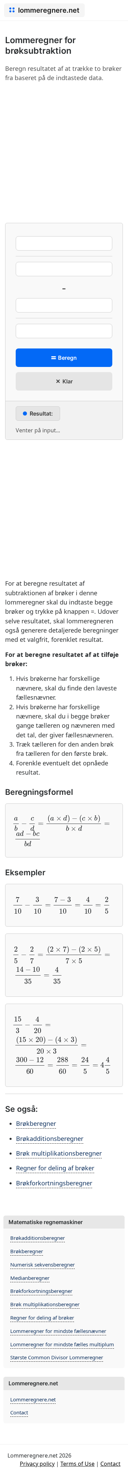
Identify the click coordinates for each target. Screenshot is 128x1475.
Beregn (67, 357)
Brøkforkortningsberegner (54, 1183)
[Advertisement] (64, 152)
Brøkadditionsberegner (49, 1138)
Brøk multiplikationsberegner (59, 1153)
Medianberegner (29, 1277)
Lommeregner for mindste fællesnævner (58, 1330)
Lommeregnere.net (33, 1399)
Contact (19, 1412)
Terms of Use (77, 1463)
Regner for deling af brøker (55, 1168)
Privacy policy (37, 1463)
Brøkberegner (36, 1123)
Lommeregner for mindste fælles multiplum (62, 1344)
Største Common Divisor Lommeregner (56, 1357)
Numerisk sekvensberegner (42, 1264)
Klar (67, 381)
